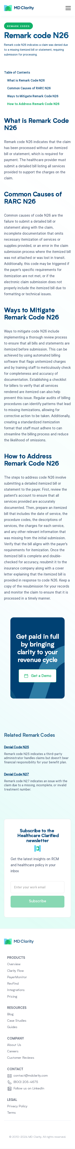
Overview (14, 964)
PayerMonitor (17, 977)
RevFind (13, 983)
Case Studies (16, 1020)
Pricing (12, 996)
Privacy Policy (17, 1106)
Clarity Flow (15, 971)
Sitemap (38, 1127)
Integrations (16, 990)
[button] (68, 8)
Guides (12, 1027)
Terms (11, 1112)
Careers (12, 1051)
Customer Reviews (20, 1058)
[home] (19, 8)
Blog (10, 1014)
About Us (14, 1045)
